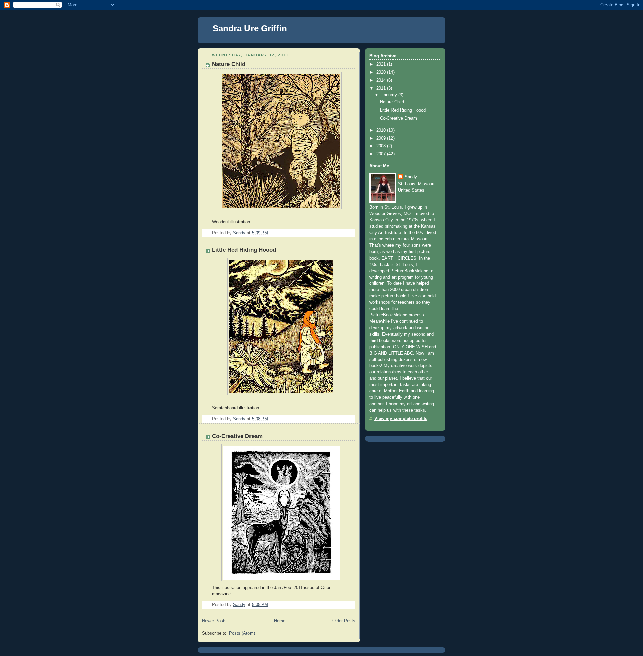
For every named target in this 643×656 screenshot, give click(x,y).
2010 (381, 130)
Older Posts (343, 620)
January (389, 95)
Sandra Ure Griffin (250, 28)
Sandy (411, 177)
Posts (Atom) (242, 633)
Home (279, 620)
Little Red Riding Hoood (244, 250)
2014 (381, 80)
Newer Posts (214, 620)
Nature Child (228, 64)
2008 (381, 146)
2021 (381, 64)
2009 (381, 138)
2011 (381, 88)
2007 (381, 154)
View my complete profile (400, 418)
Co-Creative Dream (237, 436)
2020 (381, 72)
